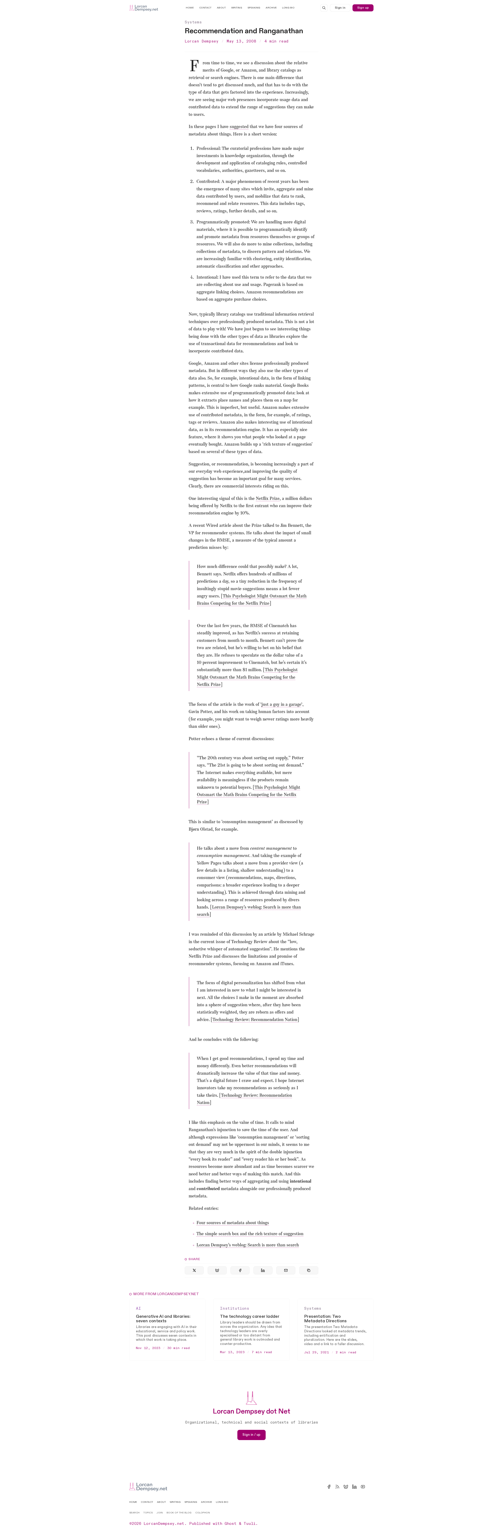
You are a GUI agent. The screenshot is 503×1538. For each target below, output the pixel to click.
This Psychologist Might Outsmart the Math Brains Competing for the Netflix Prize (247, 677)
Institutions (234, 1308)
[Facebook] (329, 1486)
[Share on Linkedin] (263, 1270)
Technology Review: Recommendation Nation (255, 1020)
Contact (205, 7)
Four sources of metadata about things (232, 1223)
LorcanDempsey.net (164, 1523)
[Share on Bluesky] (217, 1270)
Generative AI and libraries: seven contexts (163, 1319)
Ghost (231, 1523)
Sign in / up (251, 1435)
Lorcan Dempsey (201, 41)
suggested (239, 127)
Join (159, 1512)
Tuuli (249, 1523)
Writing (236, 7)
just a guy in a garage (281, 704)
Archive (271, 7)
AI (138, 1308)
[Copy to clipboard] (308, 1270)
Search (134, 1512)
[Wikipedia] (371, 1486)
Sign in (340, 8)
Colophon (202, 1512)
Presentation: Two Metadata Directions (325, 1319)
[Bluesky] (345, 1486)
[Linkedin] (354, 1486)
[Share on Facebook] (240, 1270)
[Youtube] (363, 1486)
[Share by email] (285, 1270)
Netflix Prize (268, 499)
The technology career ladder (249, 1316)
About (221, 7)
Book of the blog (179, 1512)
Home (190, 7)
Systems (193, 22)
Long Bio (288, 7)
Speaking (254, 7)
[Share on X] (194, 1270)
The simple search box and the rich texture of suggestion (249, 1234)
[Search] (324, 7)
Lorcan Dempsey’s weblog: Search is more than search (247, 1245)
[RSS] (337, 1486)
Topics (148, 1512)
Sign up (363, 8)
